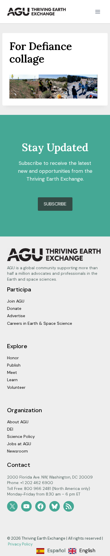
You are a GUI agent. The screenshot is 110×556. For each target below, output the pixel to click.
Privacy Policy (20, 544)
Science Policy (21, 436)
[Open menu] (97, 11)
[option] (81, 551)
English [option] (87, 550)
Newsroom (17, 451)
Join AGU (15, 301)
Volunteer (16, 387)
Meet (12, 372)
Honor (13, 357)
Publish (14, 365)
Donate (14, 308)
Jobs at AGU (19, 443)
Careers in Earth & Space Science (39, 323)
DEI (10, 429)
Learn (12, 379)
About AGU (17, 421)
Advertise (16, 315)
